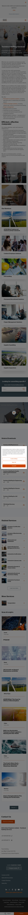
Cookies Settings (14, 458)
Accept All (14, 465)
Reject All (14, 462)
